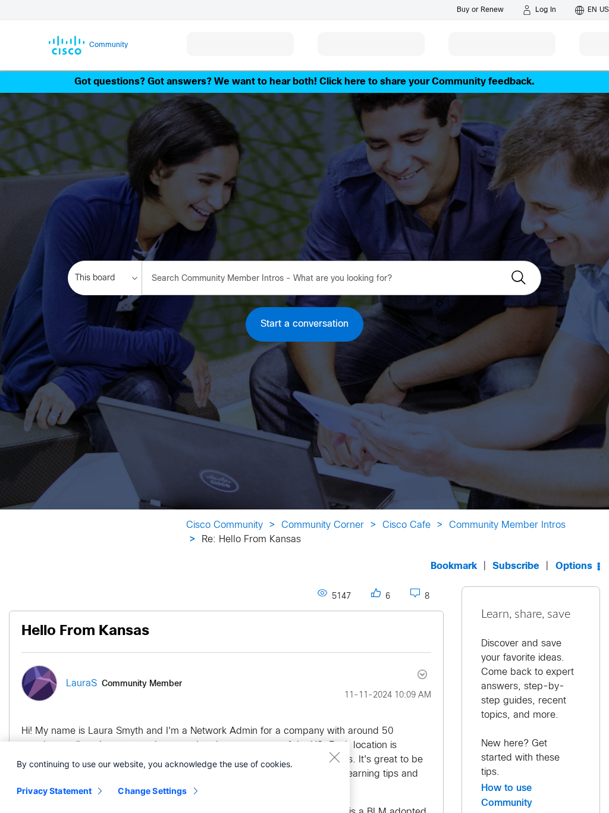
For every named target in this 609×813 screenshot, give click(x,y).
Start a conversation (304, 324)
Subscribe (515, 566)
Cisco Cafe (406, 525)
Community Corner (322, 525)
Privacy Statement (54, 791)
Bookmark (454, 566)
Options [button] (573, 566)
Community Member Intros (507, 525)
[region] (175, 777)
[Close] (334, 757)
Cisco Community (224, 525)
